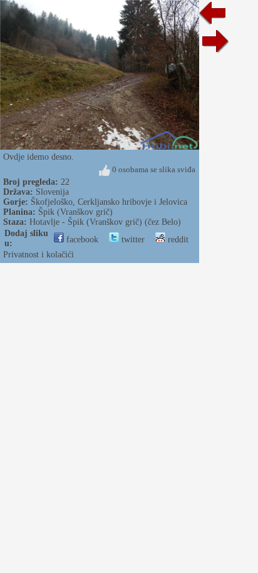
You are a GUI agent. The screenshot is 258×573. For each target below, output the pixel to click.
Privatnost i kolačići (38, 254)
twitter (132, 239)
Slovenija (52, 192)
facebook (81, 239)
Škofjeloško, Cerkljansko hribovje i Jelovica (109, 202)
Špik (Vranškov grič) (75, 212)
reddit (176, 239)
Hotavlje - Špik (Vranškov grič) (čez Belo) (105, 222)
